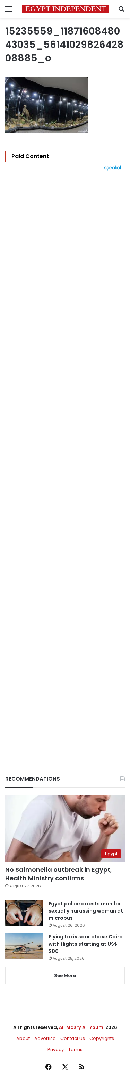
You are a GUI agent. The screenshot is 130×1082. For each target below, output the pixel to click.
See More (65, 975)
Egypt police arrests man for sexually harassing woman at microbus (86, 911)
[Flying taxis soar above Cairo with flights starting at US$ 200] (24, 946)
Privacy (55, 1049)
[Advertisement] (65, 461)
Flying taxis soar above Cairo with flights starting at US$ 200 (86, 944)
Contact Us (72, 1038)
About (23, 1038)
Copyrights (101, 1038)
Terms (75, 1049)
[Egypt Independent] (65, 9)
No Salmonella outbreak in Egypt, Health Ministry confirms (58, 874)
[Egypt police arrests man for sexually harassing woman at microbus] (24, 913)
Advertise (45, 1038)
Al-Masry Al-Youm (81, 1027)
